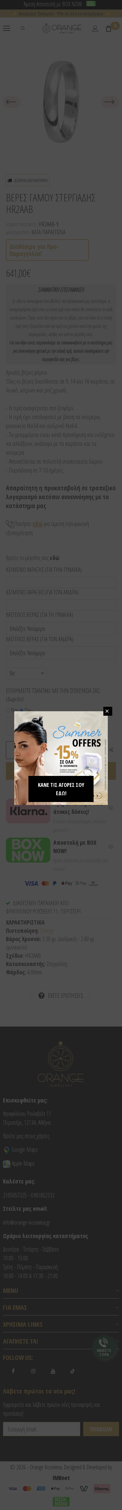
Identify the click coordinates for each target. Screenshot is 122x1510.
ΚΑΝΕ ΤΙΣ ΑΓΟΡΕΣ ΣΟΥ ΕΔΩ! (61, 789)
